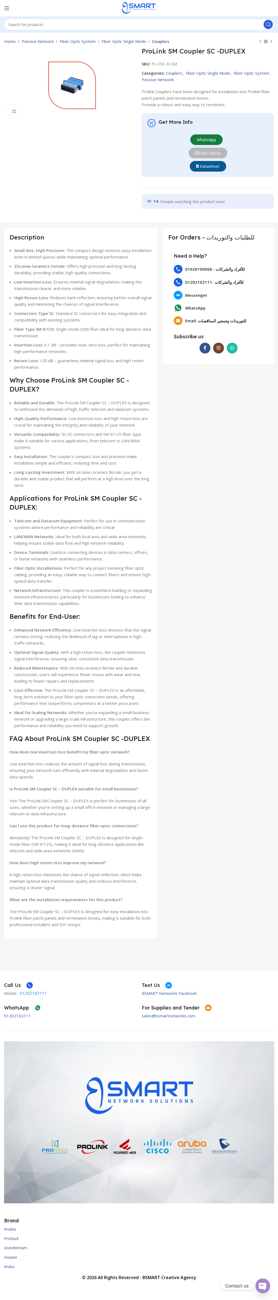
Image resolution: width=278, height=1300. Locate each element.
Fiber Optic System (78, 41)
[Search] (268, 24)
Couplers (160, 41)
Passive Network (38, 41)
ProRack (11, 1238)
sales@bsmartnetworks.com (168, 1015)
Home (10, 41)
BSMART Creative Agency (169, 1277)
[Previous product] (260, 42)
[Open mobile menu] (6, 8)
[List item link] (218, 269)
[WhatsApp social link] (232, 348)
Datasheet (209, 166)
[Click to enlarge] (14, 111)
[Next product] (271, 42)
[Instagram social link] (218, 348)
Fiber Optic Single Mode (124, 41)
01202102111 (17, 1015)
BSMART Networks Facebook (169, 993)
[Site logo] (139, 7)
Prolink (10, 1229)
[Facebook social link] (205, 348)
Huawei (10, 1257)
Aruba (9, 1266)
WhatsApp (206, 139)
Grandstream (15, 1247)
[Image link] (139, 1122)
